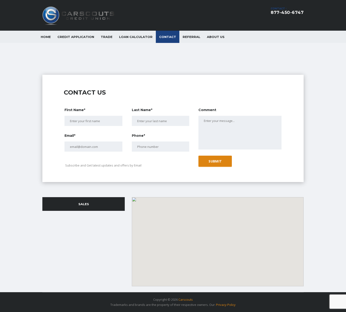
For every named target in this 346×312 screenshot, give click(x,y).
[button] (218, 239)
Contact (167, 37)
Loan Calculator (136, 37)
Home (46, 37)
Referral (191, 37)
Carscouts (185, 299)
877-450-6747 (287, 12)
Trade (107, 37)
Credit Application (75, 37)
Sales (83, 204)
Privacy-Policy (226, 305)
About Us (216, 37)
